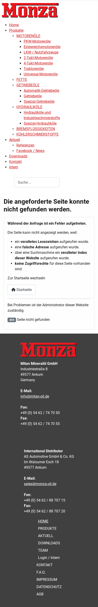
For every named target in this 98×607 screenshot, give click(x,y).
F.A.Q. (41, 572)
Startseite (23, 290)
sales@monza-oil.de (40, 484)
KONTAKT (44, 565)
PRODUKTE (47, 528)
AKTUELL (45, 536)
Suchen (8, 182)
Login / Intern (49, 558)
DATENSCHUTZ (49, 587)
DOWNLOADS (49, 543)
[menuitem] (14, 25)
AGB (40, 594)
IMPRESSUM (46, 579)
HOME (43, 521)
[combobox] (36, 182)
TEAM (43, 550)
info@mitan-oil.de (35, 396)
